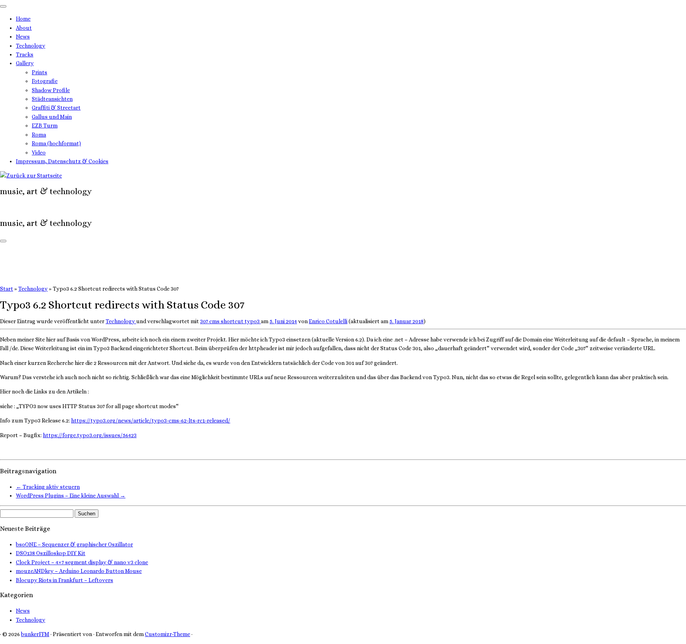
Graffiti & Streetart (56, 107)
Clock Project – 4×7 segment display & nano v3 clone (82, 562)
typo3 (253, 321)
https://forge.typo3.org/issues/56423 (90, 435)
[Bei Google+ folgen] (11, 207)
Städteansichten (52, 99)
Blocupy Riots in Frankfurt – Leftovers (64, 580)
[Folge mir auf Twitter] (2, 207)
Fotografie (45, 81)
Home (23, 18)
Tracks (24, 54)
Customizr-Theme (167, 634)
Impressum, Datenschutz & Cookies (62, 161)
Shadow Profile (51, 90)
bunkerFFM (35, 634)
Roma (39, 134)
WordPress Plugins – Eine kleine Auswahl (70, 495)
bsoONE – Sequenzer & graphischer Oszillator (74, 544)
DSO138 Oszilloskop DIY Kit (50, 553)
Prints (39, 72)
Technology (30, 45)
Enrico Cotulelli (328, 321)
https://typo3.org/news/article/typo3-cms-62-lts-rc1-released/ (150, 420)
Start (6, 288)
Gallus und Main (52, 117)
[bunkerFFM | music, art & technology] (31, 175)
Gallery (25, 63)
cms (215, 321)
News (23, 36)
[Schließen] (3, 6)
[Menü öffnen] (3, 241)
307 (204, 321)
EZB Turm (45, 125)
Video (39, 152)
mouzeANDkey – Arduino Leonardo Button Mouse (79, 571)
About (24, 28)
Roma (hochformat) (56, 143)
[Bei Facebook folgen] (6, 207)
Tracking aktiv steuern (48, 487)
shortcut (233, 321)
